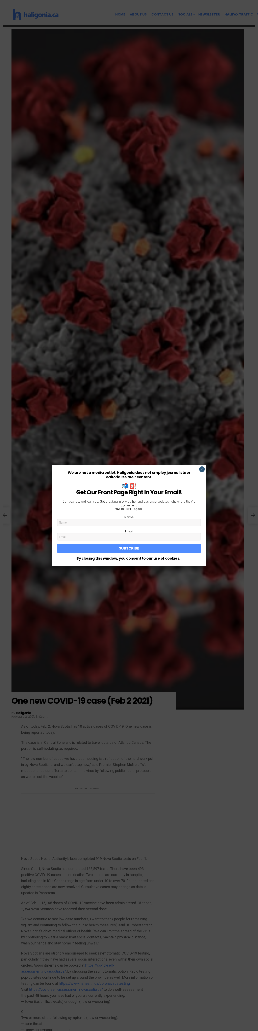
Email (129, 531)
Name (129, 517)
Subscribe (129, 548)
